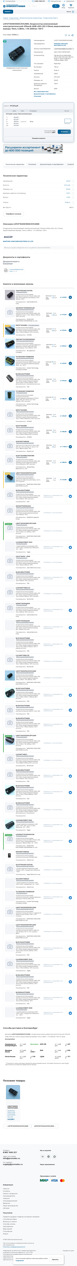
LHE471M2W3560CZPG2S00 (26, 524)
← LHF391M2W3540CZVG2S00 (17, 1126)
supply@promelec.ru (13, 1164)
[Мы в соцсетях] (42, 1156)
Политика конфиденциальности (14, 1247)
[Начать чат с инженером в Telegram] (70, 496)
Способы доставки (10, 1219)
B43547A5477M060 (25, 706)
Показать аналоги (38, 138)
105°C (68, 193)
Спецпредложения (10, 1201)
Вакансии (6, 1203)
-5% (5, 41)
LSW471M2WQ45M (25, 621)
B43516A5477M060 (25, 639)
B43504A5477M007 (25, 803)
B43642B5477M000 (25, 573)
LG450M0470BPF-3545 (24, 543)
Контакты (6, 1191)
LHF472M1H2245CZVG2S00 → (45, 1126)
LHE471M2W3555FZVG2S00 (26, 473)
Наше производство (10, 1206)
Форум (5, 1234)
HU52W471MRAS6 (25, 442)
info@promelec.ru (11, 1158)
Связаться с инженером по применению (53, 496)
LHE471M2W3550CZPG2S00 (26, 736)
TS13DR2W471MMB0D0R (25, 892)
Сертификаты (8, 1226)
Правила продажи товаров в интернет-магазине (21, 1217)
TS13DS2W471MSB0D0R (25, 357)
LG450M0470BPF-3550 (24, 1008)
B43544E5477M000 (25, 491)
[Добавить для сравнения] (69, 35)
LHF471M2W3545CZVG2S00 (26, 672)
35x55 (68, 189)
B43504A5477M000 (25, 374)
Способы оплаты (9, 1224)
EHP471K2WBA (25, 411)
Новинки (6, 1198)
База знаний (7, 1229)
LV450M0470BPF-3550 (25, 821)
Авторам (6, 1208)
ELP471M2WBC (25, 426)
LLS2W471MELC (25, 755)
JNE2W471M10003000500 (25, 340)
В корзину (64, 131)
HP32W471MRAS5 (25, 852)
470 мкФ (67, 185)
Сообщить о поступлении (53, 512)
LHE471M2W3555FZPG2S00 (26, 908)
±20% (68, 197)
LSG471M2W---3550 (23, 557)
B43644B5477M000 (25, 976)
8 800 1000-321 (10, 1152)
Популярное (7, 1231)
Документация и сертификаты (45, 94)
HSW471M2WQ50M (23, 604)
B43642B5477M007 (25, 771)
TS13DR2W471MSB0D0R (25, 392)
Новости (6, 1188)
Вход (63, 7)
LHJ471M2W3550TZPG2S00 (26, 925)
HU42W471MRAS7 (25, 879)
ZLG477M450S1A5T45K (25, 865)
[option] (17, 53)
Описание (37, 96)
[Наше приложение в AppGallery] (48, 1170)
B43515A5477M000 (25, 943)
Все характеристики (41, 91)
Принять (55, 1259)
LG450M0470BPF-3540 (25, 960)
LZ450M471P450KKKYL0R (25, 835)
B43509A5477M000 (25, 993)
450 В (68, 181)
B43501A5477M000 (25, 689)
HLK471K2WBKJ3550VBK (25, 456)
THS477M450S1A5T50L (24, 291)
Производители (9, 1196)
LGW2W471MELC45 (25, 588)
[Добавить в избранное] (66, 35)
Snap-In (67, 202)
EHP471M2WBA (27, 325)
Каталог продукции (10, 1193)
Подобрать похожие (13, 214)
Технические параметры (15, 164)
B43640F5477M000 (25, 719)
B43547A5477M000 (25, 786)
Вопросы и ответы (10, 1221)
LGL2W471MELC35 (25, 656)
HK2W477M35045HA (25, 506)
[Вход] (63, 5)
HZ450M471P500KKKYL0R (25, 308)
